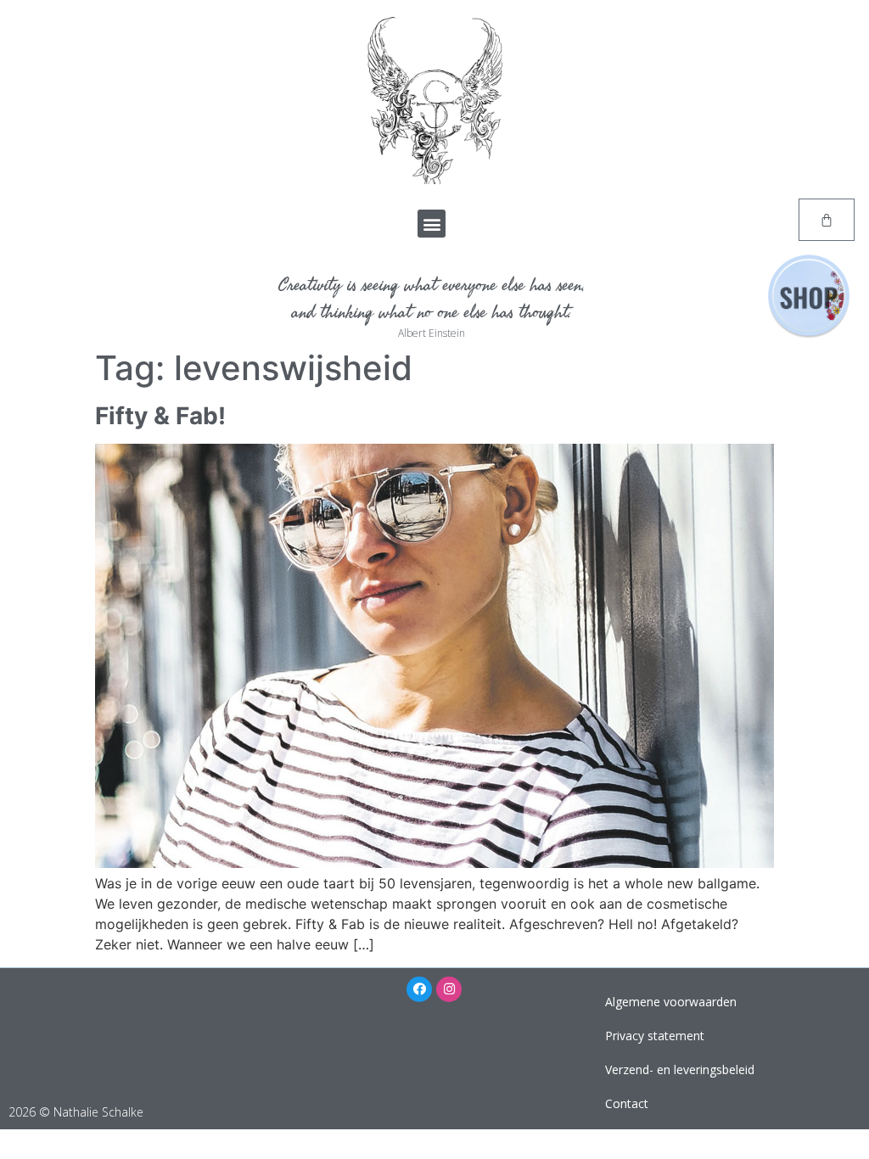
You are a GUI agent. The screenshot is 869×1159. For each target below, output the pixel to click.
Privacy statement (654, 1035)
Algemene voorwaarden (671, 1002)
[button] (432, 224)
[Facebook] (419, 989)
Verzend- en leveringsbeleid (679, 1069)
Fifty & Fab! (160, 415)
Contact (626, 1103)
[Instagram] (449, 989)
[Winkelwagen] (827, 220)
